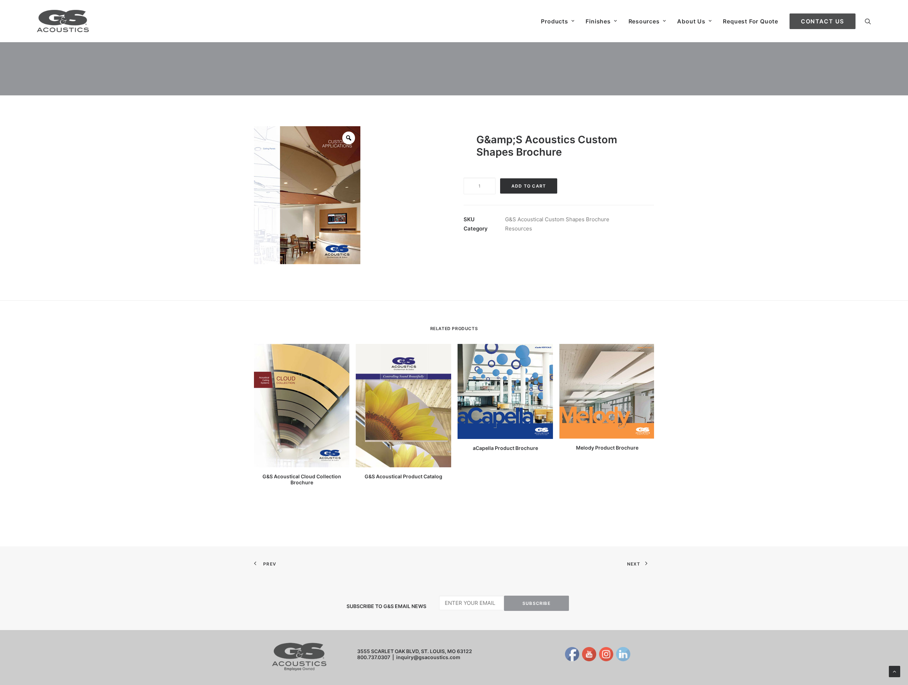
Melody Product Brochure (607, 448)
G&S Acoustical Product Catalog (403, 476)
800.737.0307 (373, 657)
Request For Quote (750, 21)
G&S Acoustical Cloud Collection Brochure (301, 479)
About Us (691, 21)
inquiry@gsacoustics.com (428, 657)
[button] (868, 21)
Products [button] (554, 21)
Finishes (598, 21)
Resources (644, 21)
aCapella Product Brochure (505, 448)
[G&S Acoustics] (63, 21)
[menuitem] (557, 21)
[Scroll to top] (894, 671)
